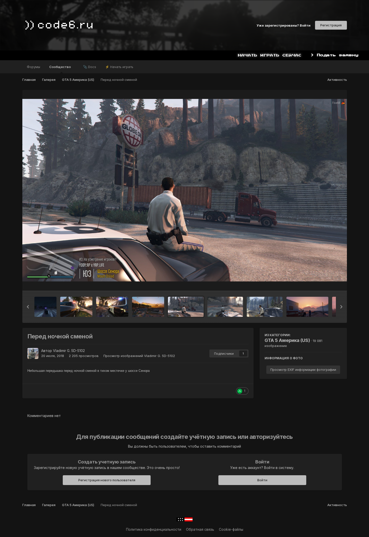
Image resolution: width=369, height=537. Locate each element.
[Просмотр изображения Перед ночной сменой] (186, 307)
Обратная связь (200, 529)
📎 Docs (89, 67)
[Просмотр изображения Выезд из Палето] (264, 307)
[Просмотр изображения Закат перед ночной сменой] (225, 307)
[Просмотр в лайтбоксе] (184, 190)
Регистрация (331, 25)
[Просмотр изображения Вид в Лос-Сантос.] (112, 307)
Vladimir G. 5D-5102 (69, 350)
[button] (27, 306)
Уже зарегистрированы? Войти (284, 25)
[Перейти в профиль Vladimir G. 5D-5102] (32, 353)
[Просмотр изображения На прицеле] (45, 307)
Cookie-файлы (231, 529)
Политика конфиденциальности (153, 529)
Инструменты (324, 282)
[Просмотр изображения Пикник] (307, 307)
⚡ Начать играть (119, 67)
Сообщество (60, 67)
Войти (262, 480)
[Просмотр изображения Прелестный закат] (148, 307)
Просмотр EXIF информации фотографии (303, 370)
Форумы (33, 67)
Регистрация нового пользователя (106, 480)
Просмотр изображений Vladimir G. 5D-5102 (139, 356)
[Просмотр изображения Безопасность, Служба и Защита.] (76, 307)
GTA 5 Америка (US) (287, 340)
